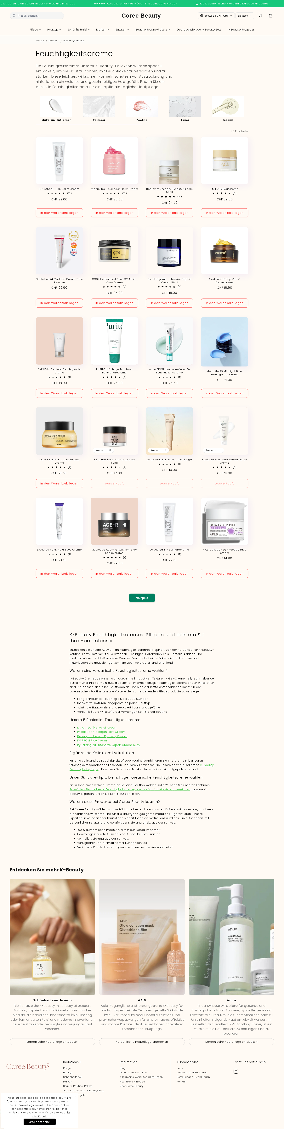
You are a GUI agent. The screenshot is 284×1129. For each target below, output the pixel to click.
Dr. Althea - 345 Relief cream (59, 189)
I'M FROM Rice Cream (92, 740)
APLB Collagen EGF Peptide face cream (225, 551)
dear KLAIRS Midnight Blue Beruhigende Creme (224, 373)
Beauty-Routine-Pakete (151, 29)
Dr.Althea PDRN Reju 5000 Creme (59, 549)
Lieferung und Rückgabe (192, 1072)
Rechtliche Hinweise (132, 1081)
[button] (270, 15)
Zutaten (121, 29)
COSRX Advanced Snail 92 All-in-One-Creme (114, 281)
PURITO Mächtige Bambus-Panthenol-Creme (114, 371)
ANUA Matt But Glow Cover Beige (169, 459)
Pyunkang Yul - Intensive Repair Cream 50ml (169, 281)
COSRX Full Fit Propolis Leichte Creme (59, 461)
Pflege (34, 29)
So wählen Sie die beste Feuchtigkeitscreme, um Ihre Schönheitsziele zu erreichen (130, 789)
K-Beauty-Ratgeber (241, 29)
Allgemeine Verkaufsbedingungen (141, 1077)
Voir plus (142, 598)
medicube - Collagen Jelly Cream (114, 189)
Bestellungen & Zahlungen (193, 1077)
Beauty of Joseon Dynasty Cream (102, 736)
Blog (123, 1068)
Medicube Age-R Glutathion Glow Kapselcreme (115, 551)
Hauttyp (52, 29)
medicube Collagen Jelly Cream (101, 732)
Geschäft (54, 40)
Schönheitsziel (77, 29)
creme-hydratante (74, 40)
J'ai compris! (39, 1122)
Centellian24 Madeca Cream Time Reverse (59, 281)
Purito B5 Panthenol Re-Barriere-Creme (224, 461)
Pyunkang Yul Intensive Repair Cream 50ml (108, 745)
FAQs (180, 1068)
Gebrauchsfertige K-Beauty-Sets (199, 29)
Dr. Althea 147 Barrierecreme (169, 549)
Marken (101, 29)
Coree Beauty (142, 15)
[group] (56, 108)
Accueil (40, 40)
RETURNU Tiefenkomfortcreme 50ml (114, 461)
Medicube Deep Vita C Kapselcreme (224, 281)
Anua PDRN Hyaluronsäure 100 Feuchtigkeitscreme (169, 371)
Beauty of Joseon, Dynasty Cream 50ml (169, 190)
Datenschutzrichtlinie (133, 1072)
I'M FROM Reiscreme (224, 189)
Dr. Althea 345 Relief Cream (97, 727)
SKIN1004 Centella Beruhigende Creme (59, 371)
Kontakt (181, 1081)
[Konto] (260, 15)
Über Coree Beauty (131, 1086)
